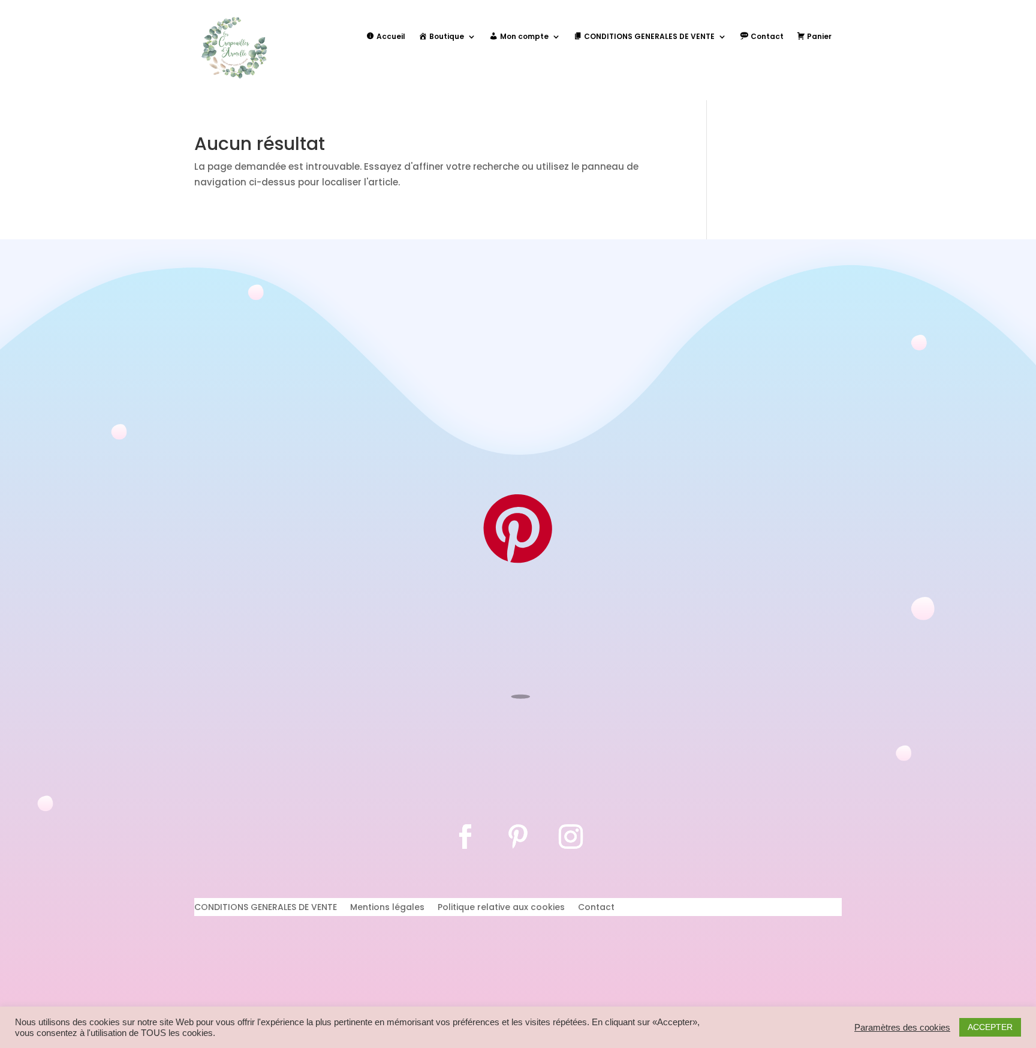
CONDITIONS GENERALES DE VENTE (265, 908)
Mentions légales (387, 908)
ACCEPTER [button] (990, 1027)
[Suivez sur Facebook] (465, 837)
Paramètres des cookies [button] (902, 1027)
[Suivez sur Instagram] (571, 837)
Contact (596, 908)
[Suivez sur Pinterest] (518, 837)
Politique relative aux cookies (501, 908)
